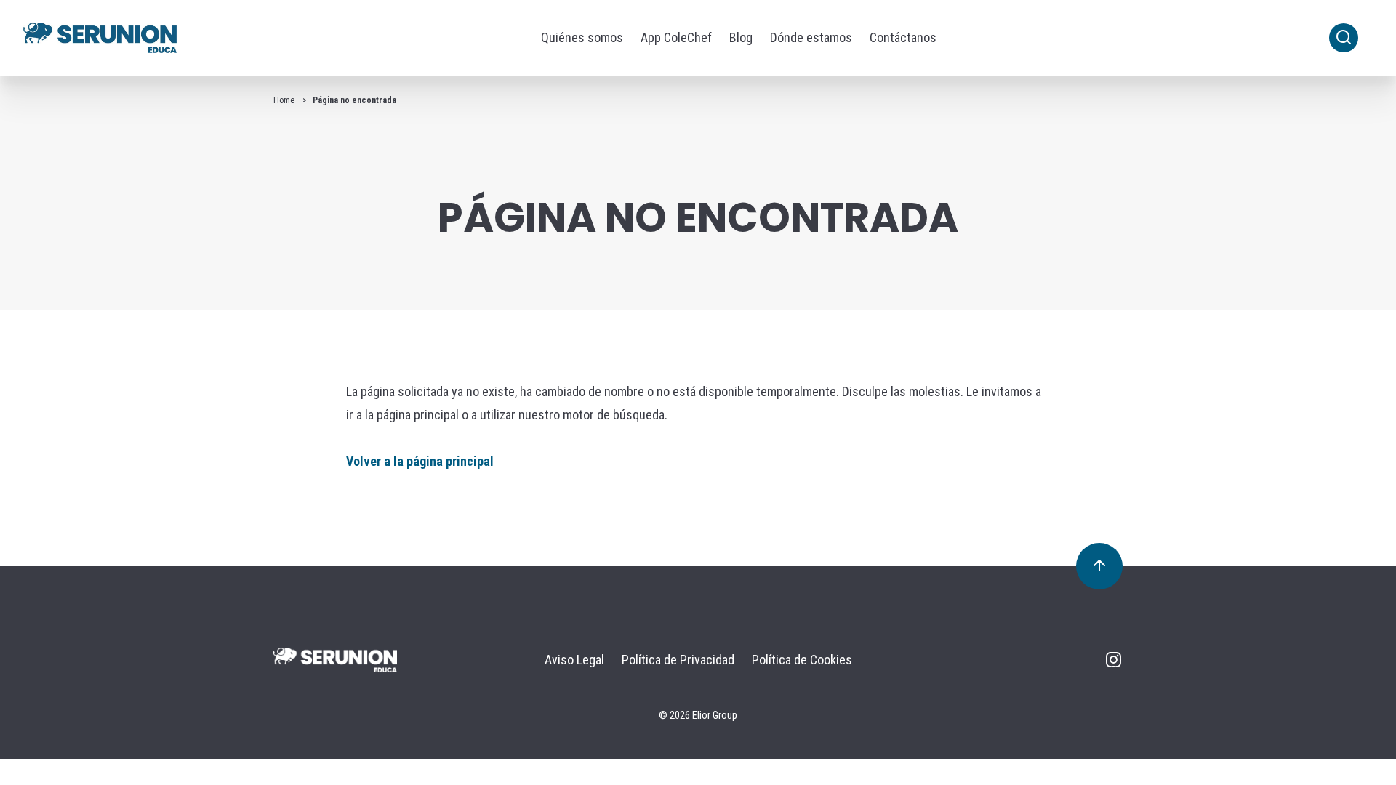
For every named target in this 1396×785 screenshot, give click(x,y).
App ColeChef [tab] (676, 37)
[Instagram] (1114, 664)
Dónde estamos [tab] (811, 37)
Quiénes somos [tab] (582, 37)
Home (283, 100)
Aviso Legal (574, 659)
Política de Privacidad (678, 659)
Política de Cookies (802, 659)
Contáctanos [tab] (903, 37)
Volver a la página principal (420, 461)
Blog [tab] (741, 37)
